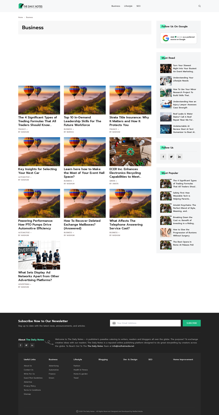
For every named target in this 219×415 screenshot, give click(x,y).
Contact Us (28, 369)
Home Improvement (183, 359)
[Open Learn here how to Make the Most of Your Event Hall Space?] (85, 151)
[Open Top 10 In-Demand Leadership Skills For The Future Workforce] (85, 100)
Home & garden (81, 374)
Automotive (24, 177)
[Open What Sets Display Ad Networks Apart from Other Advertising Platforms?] (39, 255)
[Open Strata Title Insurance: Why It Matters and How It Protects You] (130, 100)
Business (116, 6)
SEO (138, 6)
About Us (28, 365)
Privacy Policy (30, 386)
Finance (22, 129)
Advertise (28, 382)
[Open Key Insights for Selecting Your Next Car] (39, 151)
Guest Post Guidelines (33, 378)
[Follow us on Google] (178, 38)
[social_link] (163, 157)
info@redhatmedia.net (123, 346)
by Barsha (69, 132)
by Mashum (23, 132)
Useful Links (30, 359)
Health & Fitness (81, 369)
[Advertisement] (84, 64)
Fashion (77, 365)
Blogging (103, 359)
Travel (76, 378)
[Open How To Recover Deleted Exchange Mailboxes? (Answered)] (85, 203)
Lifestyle (128, 6)
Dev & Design (130, 359)
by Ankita (114, 183)
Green (112, 181)
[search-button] (199, 6)
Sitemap (27, 394)
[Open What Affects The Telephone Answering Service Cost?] (130, 203)
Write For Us (29, 374)
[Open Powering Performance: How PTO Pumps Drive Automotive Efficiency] (39, 203)
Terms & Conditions (32, 390)
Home (20, 17)
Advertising (23, 284)
